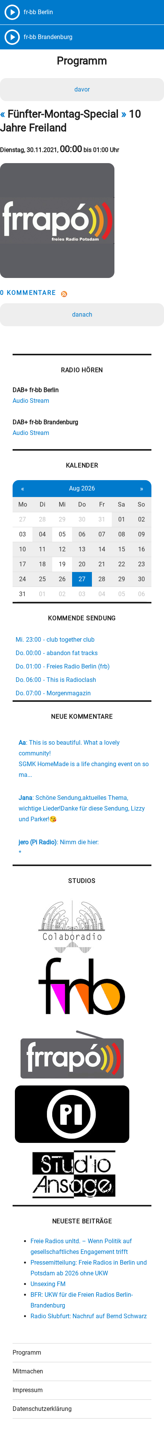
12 (62, 549)
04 (42, 534)
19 (62, 564)
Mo (22, 504)
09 (141, 534)
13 (82, 549)
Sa (121, 504)
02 (141, 519)
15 (121, 549)
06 (82, 534)
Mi (62, 504)
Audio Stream (31, 400)
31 (101, 519)
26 (62, 579)
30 (82, 519)
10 (22, 549)
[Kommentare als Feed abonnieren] (82, 294)
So (141, 504)
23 (141, 564)
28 (42, 519)
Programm (27, 1352)
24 (22, 579)
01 (121, 519)
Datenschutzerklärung (42, 1408)
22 (121, 564)
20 (82, 564)
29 (62, 519)
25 (42, 579)
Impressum (28, 1390)
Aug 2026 (82, 488)
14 (101, 549)
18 (42, 564)
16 (141, 549)
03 (22, 534)
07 (101, 534)
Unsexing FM (48, 1284)
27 (22, 519)
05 (62, 534)
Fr (102, 504)
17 (22, 564)
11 (42, 549)
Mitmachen (28, 1371)
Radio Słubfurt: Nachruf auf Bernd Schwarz (89, 1316)
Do (82, 504)
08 (121, 534)
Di (42, 504)
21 (101, 564)
